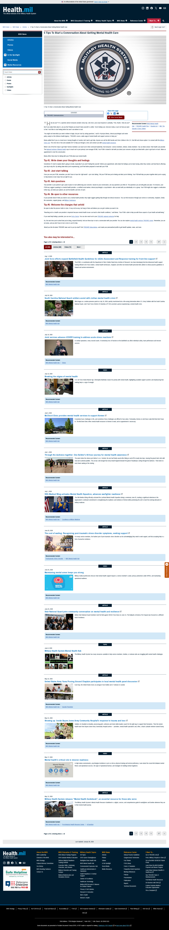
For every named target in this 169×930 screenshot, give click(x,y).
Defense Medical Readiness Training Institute (66, 861)
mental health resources (109, 143)
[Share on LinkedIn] (114, 113)
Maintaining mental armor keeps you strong (64, 572)
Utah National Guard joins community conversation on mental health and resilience (82, 611)
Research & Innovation (86, 892)
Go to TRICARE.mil (151, 855)
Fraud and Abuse (49, 909)
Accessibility (62, 909)
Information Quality (103, 909)
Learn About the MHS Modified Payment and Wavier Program (154, 866)
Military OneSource (70, 200)
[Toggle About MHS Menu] (67, 21)
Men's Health (84, 895)
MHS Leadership (41, 855)
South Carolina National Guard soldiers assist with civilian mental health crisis (80, 298)
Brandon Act (154, 126)
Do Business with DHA (152, 883)
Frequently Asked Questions (132, 869)
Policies (126, 875)
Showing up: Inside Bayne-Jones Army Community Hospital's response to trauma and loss (85, 720)
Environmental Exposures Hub (89, 866)
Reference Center (136, 21)
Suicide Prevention (67, 707)
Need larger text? (160, 27)
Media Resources (14, 65)
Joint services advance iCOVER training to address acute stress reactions (78, 337)
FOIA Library (127, 863)
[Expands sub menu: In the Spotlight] (5, 55)
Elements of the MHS (43, 858)
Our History (40, 866)
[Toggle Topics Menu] (113, 21)
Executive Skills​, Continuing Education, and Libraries (66, 866)
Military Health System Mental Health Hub (63, 651)
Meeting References (129, 872)
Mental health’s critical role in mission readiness (66, 760)
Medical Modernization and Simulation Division (66, 876)
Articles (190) (57, 247)
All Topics (83, 855)
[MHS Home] (15, 859)
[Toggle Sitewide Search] (163, 21)
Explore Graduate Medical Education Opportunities (153, 886)
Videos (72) (67, 247)
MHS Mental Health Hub (52, 284)
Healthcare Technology (86, 882)
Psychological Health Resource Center (73, 825)
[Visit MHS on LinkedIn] (147, 9)
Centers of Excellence (86, 879)
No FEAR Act (35, 909)
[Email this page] (118, 113)
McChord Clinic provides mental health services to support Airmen (74, 415)
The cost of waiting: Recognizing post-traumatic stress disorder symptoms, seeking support (86, 533)
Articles (10, 40)
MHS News (121, 21)
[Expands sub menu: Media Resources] (5, 65)
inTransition (90, 825)
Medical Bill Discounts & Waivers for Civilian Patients (89, 885)
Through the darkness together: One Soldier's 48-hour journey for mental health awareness (86, 455)
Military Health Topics (104, 21)
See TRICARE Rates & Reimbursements (152, 876)
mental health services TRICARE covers (141, 221)
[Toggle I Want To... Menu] (158, 21)
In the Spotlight (13, 55)
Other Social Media (116, 117)
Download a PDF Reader (105, 926)
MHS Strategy (41, 861)
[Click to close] (166, 564)
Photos (10, 45)
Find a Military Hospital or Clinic (155, 858)
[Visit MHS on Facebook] (151, 9)
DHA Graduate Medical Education (68, 858)
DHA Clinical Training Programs (67, 855)
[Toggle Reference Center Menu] (144, 21)
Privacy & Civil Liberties (87, 889)
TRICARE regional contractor (106, 216)
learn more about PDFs (122, 926)
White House (157, 909)
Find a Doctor (75, 216)
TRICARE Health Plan (142, 126)
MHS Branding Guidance (44, 869)
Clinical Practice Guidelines (132, 855)
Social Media (12, 60)
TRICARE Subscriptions (90, 227)
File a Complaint (150, 890)
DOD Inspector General (86, 909)
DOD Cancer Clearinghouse (88, 858)
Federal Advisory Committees (45, 863)
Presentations (128, 878)
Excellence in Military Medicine (71, 519)
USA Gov (145, 909)
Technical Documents (130, 886)
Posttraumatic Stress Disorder (54, 559)
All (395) (47, 247)
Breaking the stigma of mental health (61, 376)
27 (159, 242)
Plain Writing (133, 909)
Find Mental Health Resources (154, 880)
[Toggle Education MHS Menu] (91, 21)
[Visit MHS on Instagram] (143, 9)
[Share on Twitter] (111, 113)
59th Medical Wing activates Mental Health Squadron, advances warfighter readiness (82, 494)
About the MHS (59, 21)
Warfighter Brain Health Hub (88, 861)
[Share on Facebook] (108, 113)
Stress (64, 363)
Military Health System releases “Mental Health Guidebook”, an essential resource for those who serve (91, 799)
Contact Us (40, 872)
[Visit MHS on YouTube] (160, 9)
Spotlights (10, 87)
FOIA (73, 909)
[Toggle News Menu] (126, 21)
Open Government (120, 909)
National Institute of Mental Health (56, 149)
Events (9, 80)
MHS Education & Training (80, 21)
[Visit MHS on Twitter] (156, 9)
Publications (127, 880)
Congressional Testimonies (131, 858)
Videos (10, 50)
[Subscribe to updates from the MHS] (164, 9)
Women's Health (85, 898)
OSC (83, 913)
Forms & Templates (129, 866)
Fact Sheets (127, 861)
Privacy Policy (22, 909)
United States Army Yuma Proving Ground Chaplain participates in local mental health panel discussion (91, 681)
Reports (126, 883)
